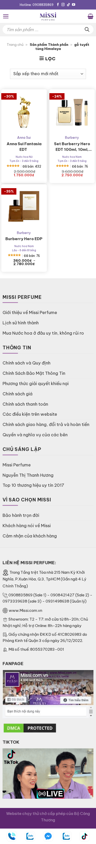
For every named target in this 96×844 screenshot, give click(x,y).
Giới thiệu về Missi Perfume (30, 312)
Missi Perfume (17, 464)
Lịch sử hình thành (21, 322)
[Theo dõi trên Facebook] (58, 5)
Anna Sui (24, 137)
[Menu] (6, 16)
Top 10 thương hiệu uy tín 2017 (33, 485)
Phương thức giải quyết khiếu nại (36, 383)
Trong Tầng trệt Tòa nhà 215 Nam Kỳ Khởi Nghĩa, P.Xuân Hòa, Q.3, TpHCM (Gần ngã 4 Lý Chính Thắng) (44, 579)
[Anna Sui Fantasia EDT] (24, 112)
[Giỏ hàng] (90, 16)
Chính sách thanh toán (25, 404)
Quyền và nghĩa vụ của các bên (35, 434)
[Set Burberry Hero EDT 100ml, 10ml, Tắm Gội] (72, 112)
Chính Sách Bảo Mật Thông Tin (34, 373)
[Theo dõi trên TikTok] (68, 5)
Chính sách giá (18, 393)
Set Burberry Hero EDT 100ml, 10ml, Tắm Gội (72, 146)
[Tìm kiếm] (87, 29)
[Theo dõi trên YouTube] (73, 5)
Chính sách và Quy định (26, 363)
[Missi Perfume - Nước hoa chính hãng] (48, 16)
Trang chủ (15, 44)
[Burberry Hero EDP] (24, 207)
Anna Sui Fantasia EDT (24, 146)
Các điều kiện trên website (30, 414)
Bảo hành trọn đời (21, 515)
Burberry (72, 137)
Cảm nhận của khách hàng (30, 535)
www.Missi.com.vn (25, 610)
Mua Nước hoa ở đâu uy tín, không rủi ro (43, 333)
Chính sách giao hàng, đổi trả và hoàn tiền (46, 424)
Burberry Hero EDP (23, 238)
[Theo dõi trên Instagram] (63, 5)
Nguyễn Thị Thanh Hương (28, 475)
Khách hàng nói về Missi (27, 525)
